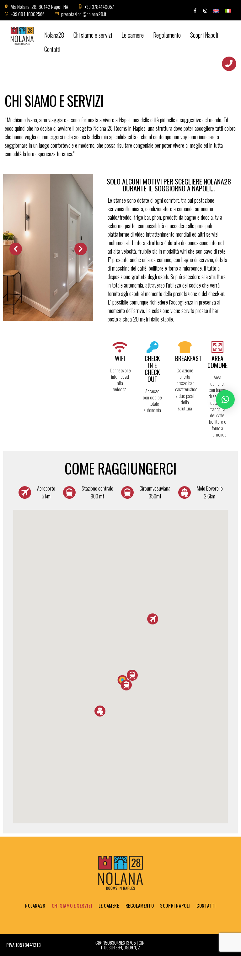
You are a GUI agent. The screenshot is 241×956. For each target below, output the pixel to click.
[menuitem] (216, 10)
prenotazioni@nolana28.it (83, 13)
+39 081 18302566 (28, 13)
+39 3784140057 (99, 6)
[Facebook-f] (195, 10)
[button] (132, 675)
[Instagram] (205, 10)
